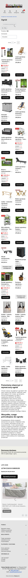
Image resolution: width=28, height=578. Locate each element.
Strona (9, 42)
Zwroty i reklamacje (6, 531)
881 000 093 (15, 570)
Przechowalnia (5, 541)
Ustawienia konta (5, 540)
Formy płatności (5, 548)
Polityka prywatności (6, 530)
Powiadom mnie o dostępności (7, 267)
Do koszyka (6, 74)
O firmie (3, 559)
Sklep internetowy (12, 576)
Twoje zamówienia (5, 538)
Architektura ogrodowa (9, 24)
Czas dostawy (4, 549)
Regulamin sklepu (5, 528)
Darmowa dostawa (6, 551)
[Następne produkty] (16, 380)
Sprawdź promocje (9, 476)
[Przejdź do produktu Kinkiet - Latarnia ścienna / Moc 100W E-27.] (21, 307)
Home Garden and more (9, 16)
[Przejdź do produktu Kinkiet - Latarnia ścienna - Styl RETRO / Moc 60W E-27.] (7, 307)
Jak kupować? (5, 557)
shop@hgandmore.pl (15, 572)
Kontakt (3, 561)
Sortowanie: (4, 33)
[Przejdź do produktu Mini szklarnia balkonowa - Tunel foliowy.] (7, 220)
